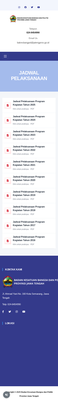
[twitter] (32, 7)
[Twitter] (9, 311)
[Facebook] (3, 311)
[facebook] (26, 7)
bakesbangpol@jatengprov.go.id (33, 42)
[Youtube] (23, 311)
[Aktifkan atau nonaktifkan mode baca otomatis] (6, 394)
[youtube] (39, 7)
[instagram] (19, 7)
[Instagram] (17, 311)
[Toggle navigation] (5, 56)
